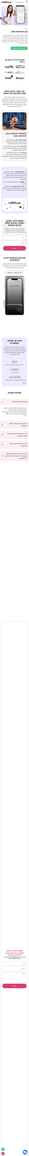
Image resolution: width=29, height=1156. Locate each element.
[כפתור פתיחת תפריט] (27, 2)
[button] (1, 18)
